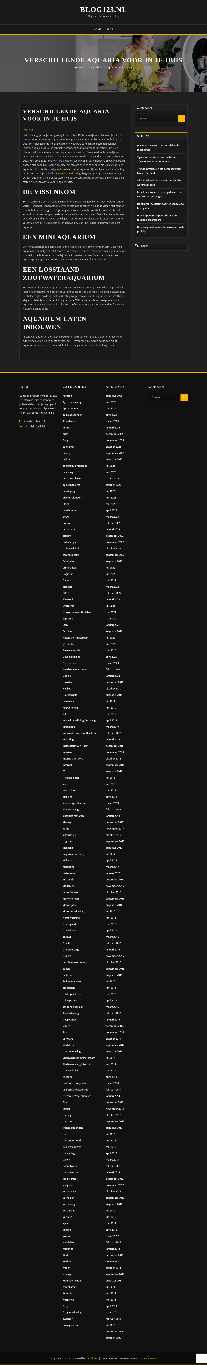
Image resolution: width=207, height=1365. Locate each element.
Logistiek (68, 841)
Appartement (70, 408)
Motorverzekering (73, 911)
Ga (181, 118)
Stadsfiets (68, 1045)
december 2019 (115, 682)
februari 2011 (113, 1318)
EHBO (66, 593)
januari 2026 (113, 427)
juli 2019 (110, 701)
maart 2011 (112, 1312)
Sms (65, 1032)
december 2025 (115, 434)
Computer (68, 561)
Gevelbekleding (71, 656)
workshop (68, 1299)
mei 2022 (111, 580)
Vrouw (66, 1236)
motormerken (71, 898)
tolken (66, 1108)
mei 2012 (111, 1223)
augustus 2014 (114, 1051)
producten (69, 987)
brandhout (69, 529)
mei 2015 (111, 994)
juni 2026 (111, 402)
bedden (67, 459)
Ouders (67, 956)
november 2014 (115, 1032)
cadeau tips (69, 542)
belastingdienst (71, 485)
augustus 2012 (114, 1204)
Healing (67, 688)
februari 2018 (113, 809)
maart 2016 (112, 936)
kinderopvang (71, 809)
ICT (64, 714)
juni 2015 (111, 987)
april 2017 (111, 860)
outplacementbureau (75, 962)
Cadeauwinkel (71, 548)
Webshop (68, 1248)
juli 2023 (110, 491)
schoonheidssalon (73, 1007)
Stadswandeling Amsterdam (79, 1057)
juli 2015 (110, 981)
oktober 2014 (113, 1038)
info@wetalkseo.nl (34, 421)
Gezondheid (70, 663)
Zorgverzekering (72, 1312)
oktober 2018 (113, 758)
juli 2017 (110, 854)
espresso (68, 618)
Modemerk (69, 886)
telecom (67, 1077)
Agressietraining (72, 402)
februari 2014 (113, 1089)
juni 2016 (111, 917)
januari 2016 (113, 949)
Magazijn (68, 847)
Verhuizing (69, 1204)
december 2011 (115, 1255)
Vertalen (67, 1217)
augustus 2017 (114, 847)
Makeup (67, 860)
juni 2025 (111, 472)
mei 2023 (111, 504)
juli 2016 (110, 911)
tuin (65, 1134)
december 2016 (115, 879)
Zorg (65, 1306)
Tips (65, 1102)
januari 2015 (113, 1019)
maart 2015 (112, 1007)
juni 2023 (111, 497)
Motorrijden (70, 905)
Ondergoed (69, 924)
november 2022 (115, 542)
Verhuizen (68, 1197)
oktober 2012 (113, 1191)
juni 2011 (111, 1293)
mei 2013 (111, 1147)
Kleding (67, 822)
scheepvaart (70, 1000)
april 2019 (111, 720)
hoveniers (68, 701)
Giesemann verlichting (68, 173)
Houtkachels (70, 695)
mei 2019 (111, 714)
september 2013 (115, 1121)
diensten (68, 586)
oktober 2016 (113, 892)
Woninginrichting (72, 1280)
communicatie (71, 555)
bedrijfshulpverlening (75, 465)
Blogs (66, 504)
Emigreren (69, 605)
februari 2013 (113, 1166)
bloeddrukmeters (73, 497)
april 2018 (111, 796)
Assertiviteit (69, 421)
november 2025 (115, 440)
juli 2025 (110, 465)
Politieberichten (72, 981)
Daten (66, 580)
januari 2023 (113, 529)
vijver (66, 1223)
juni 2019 (111, 707)
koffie (66, 828)
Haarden (68, 682)
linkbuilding (69, 835)
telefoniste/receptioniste (77, 1096)
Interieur (28, 129)
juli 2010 (110, 1325)
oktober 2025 (113, 446)
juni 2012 (111, 1217)
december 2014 (115, 1026)
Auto (65, 434)
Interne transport (73, 758)
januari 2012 (113, 1248)
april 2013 (111, 1153)
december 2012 (115, 1178)
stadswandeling (72, 1051)
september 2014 (115, 1045)
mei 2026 (111, 408)
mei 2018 (111, 790)
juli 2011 (110, 1287)
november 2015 (115, 956)
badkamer (68, 446)
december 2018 (115, 746)
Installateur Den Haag (75, 746)
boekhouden (70, 510)
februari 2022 (113, 593)
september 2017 (115, 841)
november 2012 (115, 1185)
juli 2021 (110, 605)
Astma (66, 427)
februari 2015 (113, 1013)
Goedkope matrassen (75, 669)
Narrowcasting (71, 917)
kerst (65, 784)
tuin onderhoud (72, 1140)
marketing (68, 866)
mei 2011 (111, 1299)
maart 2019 (112, 726)
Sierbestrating (71, 1013)
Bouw (66, 516)
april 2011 (111, 1306)
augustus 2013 (114, 1127)
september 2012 (115, 1197)
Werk (66, 1255)
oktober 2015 (113, 962)
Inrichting (68, 739)
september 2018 (115, 765)
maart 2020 (112, 663)
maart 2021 (112, 618)
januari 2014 (113, 1096)
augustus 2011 (114, 1280)
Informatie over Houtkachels (79, 733)
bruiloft (67, 535)
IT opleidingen (71, 777)
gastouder (68, 644)
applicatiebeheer (72, 415)
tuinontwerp (70, 1166)
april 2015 (111, 1000)
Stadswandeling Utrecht (76, 1064)
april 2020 (111, 656)
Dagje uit (68, 574)
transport (68, 1121)
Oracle (66, 943)
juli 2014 (110, 1057)
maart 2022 (112, 586)
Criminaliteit (70, 567)
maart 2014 (112, 1083)
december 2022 (115, 535)
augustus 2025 (114, 459)
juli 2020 (110, 637)
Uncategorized (71, 1172)
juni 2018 (111, 784)
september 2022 (115, 555)
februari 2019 (113, 733)
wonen (66, 1268)
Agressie (67, 395)
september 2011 (115, 1274)
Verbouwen (69, 1191)
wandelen (68, 1242)
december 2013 (115, 1102)
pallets (66, 968)
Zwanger (68, 1318)
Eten (65, 625)
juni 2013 (111, 1140)
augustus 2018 (114, 771)
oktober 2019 (113, 688)
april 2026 (111, 415)
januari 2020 (113, 675)
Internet (67, 765)
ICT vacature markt (146, 1358)
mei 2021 (111, 612)
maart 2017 (112, 866)
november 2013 (115, 1108)
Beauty (67, 453)
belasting (68, 472)
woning (67, 1274)
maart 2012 (112, 1236)
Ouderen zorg (71, 949)
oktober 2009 (113, 1338)
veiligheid (68, 1185)
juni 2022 (111, 574)
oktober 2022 (113, 548)
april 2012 (111, 1229)
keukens (67, 796)
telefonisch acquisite (74, 1083)
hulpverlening (70, 707)
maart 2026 (112, 421)
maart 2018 (112, 803)
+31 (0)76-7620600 (34, 426)
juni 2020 (111, 644)
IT (64, 771)
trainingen (68, 1115)
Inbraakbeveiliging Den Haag (79, 720)
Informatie (69, 726)
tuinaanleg (69, 1153)
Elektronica (69, 599)
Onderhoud (69, 930)
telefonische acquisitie (75, 1089)
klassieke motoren (73, 816)
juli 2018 (110, 777)
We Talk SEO (91, 1358)
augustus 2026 (114, 395)
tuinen (66, 1159)
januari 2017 (113, 873)
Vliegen (67, 1229)
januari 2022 (113, 599)
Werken (67, 1261)
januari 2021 (113, 625)
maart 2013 (112, 1159)
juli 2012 (110, 1210)
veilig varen (69, 1178)
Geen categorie (71, 650)
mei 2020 (111, 650)
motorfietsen (70, 892)
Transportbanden (73, 1127)
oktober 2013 (113, 1115)
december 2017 (115, 822)
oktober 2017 (113, 835)
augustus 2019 (114, 695)
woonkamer (70, 1287)
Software (68, 1038)
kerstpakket (69, 790)
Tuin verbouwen (72, 1147)
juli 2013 (110, 1134)
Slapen (66, 1026)
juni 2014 (111, 1064)
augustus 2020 (114, 631)
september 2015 (115, 968)
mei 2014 (111, 1070)
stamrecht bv (70, 1070)
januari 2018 (113, 816)
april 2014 (111, 1077)
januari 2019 (113, 739)
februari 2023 (113, 523)
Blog (110, 29)
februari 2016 (113, 943)
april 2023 (111, 510)
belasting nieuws (72, 478)
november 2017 (115, 828)
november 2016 (115, 886)
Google (67, 675)
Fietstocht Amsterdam (75, 637)
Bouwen (67, 523)
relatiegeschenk (72, 994)
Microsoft (68, 879)
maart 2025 (112, 478)
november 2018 (115, 752)
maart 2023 (112, 516)
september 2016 (115, 898)
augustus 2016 (114, 905)
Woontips (68, 1293)
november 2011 (115, 1261)
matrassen (69, 873)
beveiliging (69, 491)
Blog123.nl (103, 9)
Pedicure (68, 975)
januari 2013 (113, 1172)
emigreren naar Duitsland (77, 612)
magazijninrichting (73, 854)
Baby (65, 440)
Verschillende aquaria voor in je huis (111, 67)
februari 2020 (113, 669)
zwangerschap (71, 1325)
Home (97, 29)
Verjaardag (69, 1210)
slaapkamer (69, 1019)
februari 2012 (113, 1242)
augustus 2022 (114, 561)
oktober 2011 (113, 1268)
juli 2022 (110, 567)
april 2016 (111, 930)
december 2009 (115, 1331)
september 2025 (115, 453)
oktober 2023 (113, 485)
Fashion (67, 631)
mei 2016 (111, 924)
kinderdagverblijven (74, 803)
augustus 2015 (114, 975)
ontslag (67, 936)
